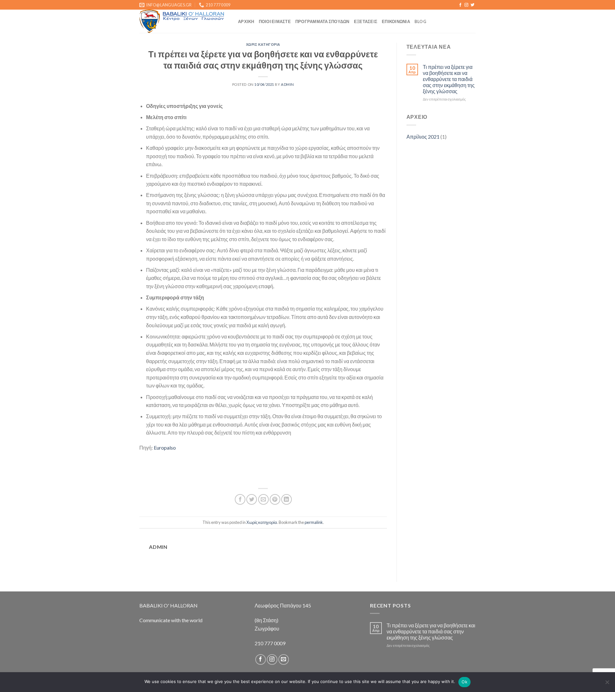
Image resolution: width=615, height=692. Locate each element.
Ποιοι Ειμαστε (275, 21)
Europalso (165, 447)
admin (287, 84)
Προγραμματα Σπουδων (322, 21)
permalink (314, 522)
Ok (464, 681)
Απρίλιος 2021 (422, 137)
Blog (420, 21)
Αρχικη (246, 21)
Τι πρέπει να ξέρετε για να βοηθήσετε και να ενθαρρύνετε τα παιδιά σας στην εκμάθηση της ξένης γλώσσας (449, 79)
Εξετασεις (365, 21)
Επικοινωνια (396, 21)
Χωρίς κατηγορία (263, 44)
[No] (607, 684)
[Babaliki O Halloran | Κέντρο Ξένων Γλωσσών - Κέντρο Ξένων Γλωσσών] (183, 21)
